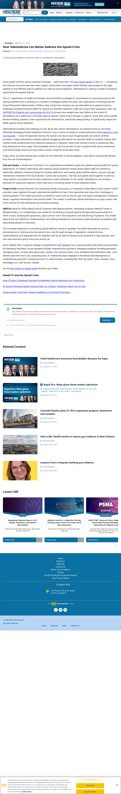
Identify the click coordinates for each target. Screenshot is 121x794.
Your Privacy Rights (60, 578)
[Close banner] (118, 3)
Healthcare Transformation (58, 19)
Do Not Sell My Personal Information (60, 575)
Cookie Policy (27, 791)
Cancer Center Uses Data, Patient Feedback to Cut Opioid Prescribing (37, 292)
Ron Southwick (49, 363)
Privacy (60, 572)
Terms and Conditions (60, 569)
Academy (69, 12)
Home (44, 625)
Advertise (60, 561)
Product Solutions (109, 19)
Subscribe (106, 320)
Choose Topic (13, 19)
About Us (54, 625)
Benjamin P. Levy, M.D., (88, 389)
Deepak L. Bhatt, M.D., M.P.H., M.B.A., (55, 391)
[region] (60, 785)
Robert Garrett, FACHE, (69, 389)
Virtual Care (8, 335)
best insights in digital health (23, 268)
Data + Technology (41, 19)
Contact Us (60, 566)
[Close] (117, 785)
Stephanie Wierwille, (51, 389)
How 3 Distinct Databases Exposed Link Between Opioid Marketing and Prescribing (43, 280)
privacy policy (50, 325)
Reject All (90, 785)
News (52, 12)
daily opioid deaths (83, 81)
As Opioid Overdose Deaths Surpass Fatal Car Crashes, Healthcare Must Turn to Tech (44, 286)
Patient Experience (95, 19)
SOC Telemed (64, 245)
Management (82, 19)
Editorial (60, 564)
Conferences (79, 12)
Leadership (72, 19)
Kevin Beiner (76, 391)
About (60, 558)
